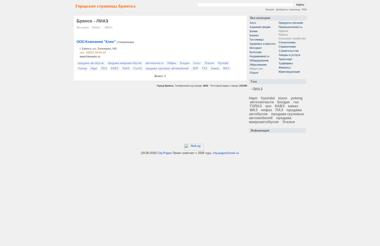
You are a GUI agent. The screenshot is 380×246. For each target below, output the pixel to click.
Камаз (215, 68)
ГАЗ (204, 68)
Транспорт (285, 59)
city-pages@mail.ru (226, 153)
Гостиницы (257, 39)
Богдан (184, 63)
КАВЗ (114, 68)
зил (268, 106)
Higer (94, 68)
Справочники (287, 46)
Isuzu (196, 63)
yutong (297, 98)
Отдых (254, 72)
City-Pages (164, 153)
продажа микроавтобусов (125, 63)
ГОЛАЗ (256, 106)
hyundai (268, 98)
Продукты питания (291, 22)
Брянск (96, 27)
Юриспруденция (289, 71)
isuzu (282, 98)
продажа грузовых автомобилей (167, 68)
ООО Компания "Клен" (96, 42)
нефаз (266, 110)
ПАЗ (104, 68)
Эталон (209, 63)
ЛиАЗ (126, 68)
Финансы (285, 67)
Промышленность (290, 27)
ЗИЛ (195, 68)
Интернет (256, 48)
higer (253, 98)
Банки (254, 31)
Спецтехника (126, 42)
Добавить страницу (288, 9)
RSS (304, 9)
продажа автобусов (91, 63)
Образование (258, 64)
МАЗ (226, 68)
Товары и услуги (289, 55)
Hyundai (223, 63)
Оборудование (259, 60)
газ (296, 102)
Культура (256, 52)
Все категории (260, 18)
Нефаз (171, 63)
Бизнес (254, 35)
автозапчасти (154, 63)
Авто (253, 22)
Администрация (260, 27)
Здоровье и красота (263, 43)
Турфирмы (286, 63)
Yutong (82, 68)
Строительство (289, 50)
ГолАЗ (137, 68)
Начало (269, 9)
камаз (293, 106)
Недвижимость (259, 56)
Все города (83, 27)
